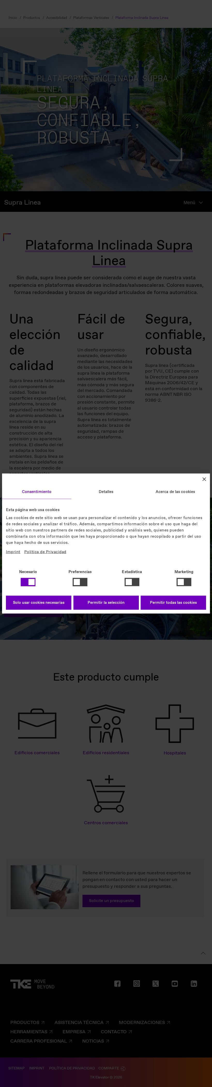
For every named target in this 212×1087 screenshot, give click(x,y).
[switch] (80, 582)
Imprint (13, 552)
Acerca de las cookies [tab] (175, 491)
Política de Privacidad (45, 552)
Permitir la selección (106, 602)
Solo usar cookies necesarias (38, 602)
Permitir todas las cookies (173, 602)
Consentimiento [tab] (36, 491)
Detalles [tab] (106, 491)
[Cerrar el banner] (204, 479)
